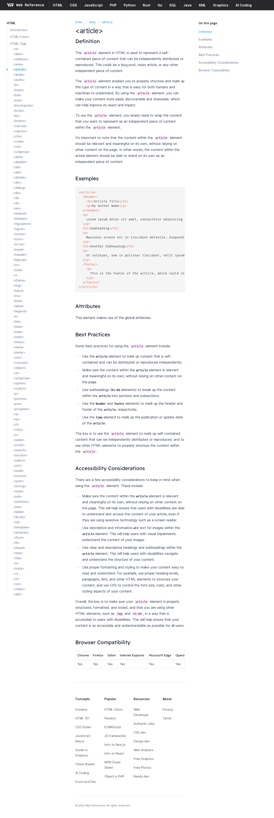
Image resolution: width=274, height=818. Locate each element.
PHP (113, 5)
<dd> (17, 167)
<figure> (19, 229)
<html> (18, 270)
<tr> (16, 563)
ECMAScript (112, 727)
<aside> (19, 74)
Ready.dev (141, 776)
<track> (18, 568)
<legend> (20, 311)
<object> (19, 368)
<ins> (17, 296)
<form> (18, 239)
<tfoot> (18, 537)
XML (202, 5)
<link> (17, 321)
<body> (19, 110)
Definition (205, 31)
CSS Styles (83, 727)
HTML (58, 5)
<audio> (19, 79)
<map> (18, 332)
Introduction (18, 30)
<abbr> (18, 54)
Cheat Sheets (85, 764)
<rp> (16, 419)
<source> (20, 476)
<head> (18, 249)
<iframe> (19, 280)
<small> (18, 470)
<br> (16, 115)
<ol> (16, 373)
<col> (17, 146)
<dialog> (19, 187)
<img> (17, 285)
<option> (19, 383)
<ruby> (18, 429)
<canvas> (20, 126)
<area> (18, 64)
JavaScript (93, 5)
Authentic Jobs (144, 723)
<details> (20, 177)
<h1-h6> (19, 244)
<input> (18, 290)
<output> (20, 388)
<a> (16, 49)
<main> (18, 326)
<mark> (18, 337)
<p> (16, 393)
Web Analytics (143, 750)
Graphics (220, 5)
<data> (18, 157)
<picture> (20, 398)
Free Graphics (144, 759)
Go (160, 5)
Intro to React (114, 753)
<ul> (16, 578)
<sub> (17, 496)
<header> (20, 254)
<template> (21, 527)
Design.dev (142, 741)
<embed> (20, 213)
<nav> (17, 357)
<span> (18, 481)
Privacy (168, 709)
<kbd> (18, 301)
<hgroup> (20, 260)
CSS (73, 5)
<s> (16, 434)
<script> (19, 445)
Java (187, 5)
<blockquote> (23, 105)
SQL (172, 5)
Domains (81, 709)
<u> (16, 573)
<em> (17, 208)
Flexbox (110, 718)
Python (130, 5)
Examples (205, 39)
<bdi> (17, 95)
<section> (20, 455)
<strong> (19, 486)
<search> (20, 450)
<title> (17, 558)
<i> (15, 275)
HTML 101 (82, 718)
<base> (18, 90)
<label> (18, 306)
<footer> (19, 234)
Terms (167, 718)
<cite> (17, 136)
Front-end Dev (85, 781)
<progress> (21, 409)
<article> (20, 69)
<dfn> (17, 182)
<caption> (20, 131)
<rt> (16, 424)
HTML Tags (18, 43)
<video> (19, 589)
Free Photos (142, 767)
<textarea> (21, 532)
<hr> (16, 265)
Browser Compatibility (214, 70)
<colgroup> (21, 151)
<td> (16, 522)
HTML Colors (19, 37)
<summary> (21, 501)
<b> (16, 85)
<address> (21, 59)
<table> (18, 512)
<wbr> (17, 594)
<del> (17, 172)
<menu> (19, 342)
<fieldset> (20, 218)
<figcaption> (22, 224)
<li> (15, 316)
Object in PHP (114, 776)
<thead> (19, 548)
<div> (17, 193)
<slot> (17, 465)
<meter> (19, 352)
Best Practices (209, 55)
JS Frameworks (115, 736)
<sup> (17, 506)
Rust (146, 5)
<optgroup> (22, 378)
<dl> (16, 198)
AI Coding (243, 5)
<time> (18, 553)
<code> (19, 141)
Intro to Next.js (114, 744)
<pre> (17, 404)
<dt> (16, 203)
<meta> (18, 347)
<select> (19, 460)
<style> (18, 491)
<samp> (19, 440)
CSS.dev (140, 732)
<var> (17, 584)
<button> (20, 121)
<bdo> (18, 100)
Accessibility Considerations (218, 62)
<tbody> (19, 517)
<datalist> (20, 162)
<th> (16, 542)
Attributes (206, 47)
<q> (16, 414)
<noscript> (21, 362)
